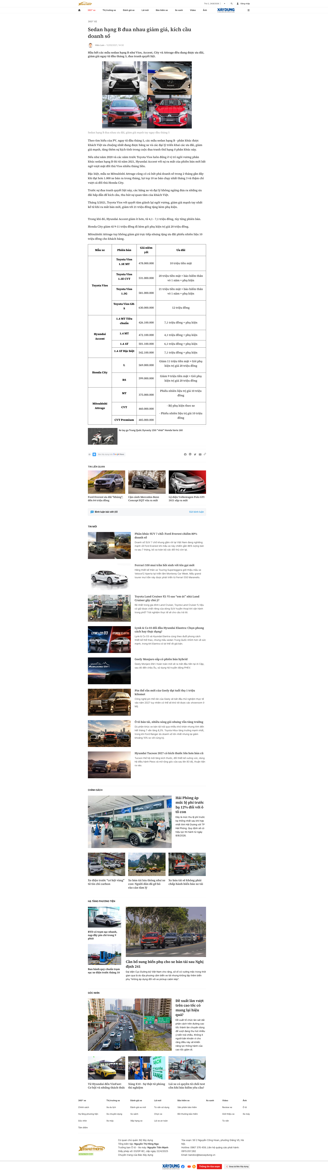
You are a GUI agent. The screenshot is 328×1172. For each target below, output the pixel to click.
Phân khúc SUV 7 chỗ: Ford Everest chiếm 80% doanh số (166, 535)
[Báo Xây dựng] (226, 10)
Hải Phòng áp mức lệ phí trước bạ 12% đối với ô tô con (190, 805)
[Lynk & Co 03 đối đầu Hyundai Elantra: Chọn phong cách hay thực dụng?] (109, 639)
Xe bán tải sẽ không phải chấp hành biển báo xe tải (185, 882)
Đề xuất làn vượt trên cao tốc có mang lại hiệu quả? (190, 1007)
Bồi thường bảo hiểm (187, 1114)
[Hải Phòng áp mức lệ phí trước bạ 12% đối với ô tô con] (130, 822)
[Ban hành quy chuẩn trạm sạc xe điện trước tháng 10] (104, 954)
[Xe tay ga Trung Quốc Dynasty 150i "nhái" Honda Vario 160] (102, 436)
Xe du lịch (111, 1107)
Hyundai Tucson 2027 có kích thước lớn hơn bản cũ (169, 753)
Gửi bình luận (196, 512)
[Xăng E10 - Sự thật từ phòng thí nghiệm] (146, 1068)
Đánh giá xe (129, 10)
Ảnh (205, 10)
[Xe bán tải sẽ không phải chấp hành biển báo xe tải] (187, 864)
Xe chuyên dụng (114, 1114)
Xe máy (110, 1120)
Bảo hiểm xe (162, 10)
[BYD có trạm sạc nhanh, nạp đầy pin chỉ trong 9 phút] (104, 917)
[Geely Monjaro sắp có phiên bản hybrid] (109, 670)
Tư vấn (225, 1120)
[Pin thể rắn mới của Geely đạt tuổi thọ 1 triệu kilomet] (109, 702)
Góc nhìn (93, 993)
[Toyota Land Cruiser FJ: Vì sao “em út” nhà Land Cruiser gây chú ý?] (109, 608)
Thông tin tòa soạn (209, 1166)
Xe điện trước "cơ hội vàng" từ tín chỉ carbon (106, 882)
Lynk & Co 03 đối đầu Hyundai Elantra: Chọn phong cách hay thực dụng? (169, 629)
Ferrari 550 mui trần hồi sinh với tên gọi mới (164, 565)
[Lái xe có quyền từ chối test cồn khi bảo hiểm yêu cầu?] (187, 1068)
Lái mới (145, 10)
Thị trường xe (109, 10)
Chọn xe (158, 1114)
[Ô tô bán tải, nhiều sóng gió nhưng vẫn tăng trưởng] (109, 733)
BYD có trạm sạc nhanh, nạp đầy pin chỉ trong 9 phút (102, 935)
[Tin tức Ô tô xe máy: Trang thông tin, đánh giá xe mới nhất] (85, 3)
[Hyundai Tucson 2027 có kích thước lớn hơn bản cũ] (109, 764)
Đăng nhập (245, 4)
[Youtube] (189, 1166)
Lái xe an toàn (161, 1120)
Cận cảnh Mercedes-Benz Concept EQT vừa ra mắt (143, 498)
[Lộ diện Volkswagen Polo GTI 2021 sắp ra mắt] (187, 482)
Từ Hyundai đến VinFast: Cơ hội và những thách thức (106, 1086)
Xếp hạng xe (136, 1120)
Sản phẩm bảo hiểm (187, 1107)
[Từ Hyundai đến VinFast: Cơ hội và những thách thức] (106, 1068)
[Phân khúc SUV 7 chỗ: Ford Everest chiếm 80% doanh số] (109, 545)
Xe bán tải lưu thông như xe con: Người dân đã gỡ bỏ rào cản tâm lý (146, 884)
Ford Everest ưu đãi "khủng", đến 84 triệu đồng (105, 498)
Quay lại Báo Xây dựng (238, 1166)
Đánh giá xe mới (138, 1107)
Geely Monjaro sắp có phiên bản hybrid (161, 659)
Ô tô (245, 1107)
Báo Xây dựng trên (105, 454)
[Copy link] (205, 454)
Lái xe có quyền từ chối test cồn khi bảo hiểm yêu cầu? (186, 1086)
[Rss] (194, 1166)
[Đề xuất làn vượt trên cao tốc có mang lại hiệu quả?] (130, 1024)
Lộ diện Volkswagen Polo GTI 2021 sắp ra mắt (186, 498)
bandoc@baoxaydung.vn (201, 1155)
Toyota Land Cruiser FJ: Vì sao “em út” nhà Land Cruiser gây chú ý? (167, 598)
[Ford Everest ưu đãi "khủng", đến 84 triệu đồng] (106, 482)
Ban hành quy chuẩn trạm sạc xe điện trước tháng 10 (104, 970)
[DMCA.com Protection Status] (86, 1154)
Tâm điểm (83, 1127)
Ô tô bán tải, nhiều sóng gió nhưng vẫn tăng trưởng (169, 722)
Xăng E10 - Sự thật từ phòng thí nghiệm (146, 1086)
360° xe (91, 10)
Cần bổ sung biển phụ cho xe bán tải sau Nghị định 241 (165, 964)
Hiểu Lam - (100, 45)
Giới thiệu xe (228, 1114)
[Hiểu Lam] (90, 45)
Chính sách (95, 790)
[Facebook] (183, 1166)
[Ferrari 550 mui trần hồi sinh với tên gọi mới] (109, 576)
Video (193, 10)
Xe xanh (179, 10)
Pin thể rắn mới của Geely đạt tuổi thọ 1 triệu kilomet (165, 692)
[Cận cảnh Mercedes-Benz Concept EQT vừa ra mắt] (147, 482)
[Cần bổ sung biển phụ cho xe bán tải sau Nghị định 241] (166, 932)
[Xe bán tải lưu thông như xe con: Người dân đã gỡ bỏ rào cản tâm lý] (146, 864)
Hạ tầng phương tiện (101, 901)
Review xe (227, 1107)
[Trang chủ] (79, 10)
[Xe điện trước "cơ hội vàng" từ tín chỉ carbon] (106, 864)
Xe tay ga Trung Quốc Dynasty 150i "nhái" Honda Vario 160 (151, 430)
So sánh (134, 1114)
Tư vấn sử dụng (161, 1107)
